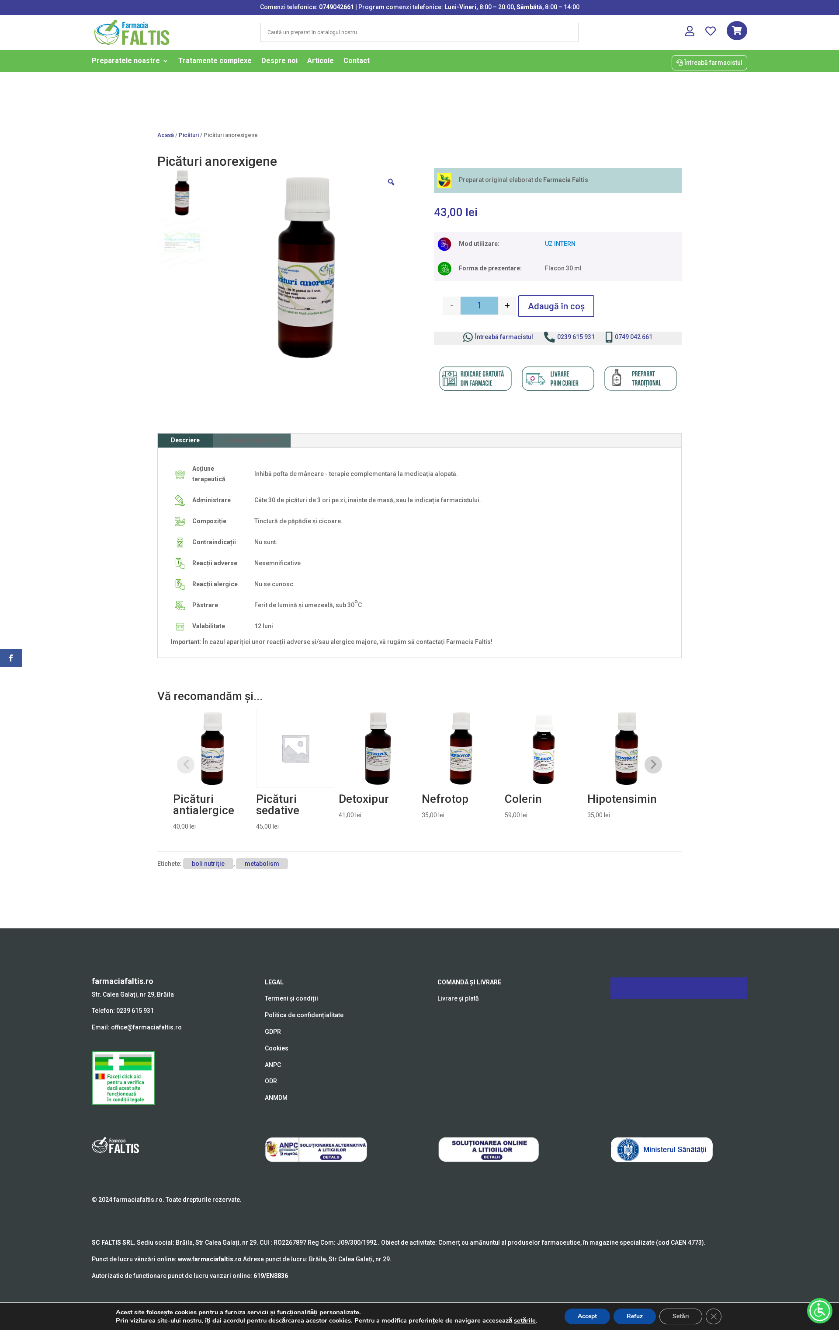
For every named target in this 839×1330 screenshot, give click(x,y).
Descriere (185, 440)
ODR (271, 1081)
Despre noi (279, 61)
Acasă (165, 135)
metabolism (262, 863)
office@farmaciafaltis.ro (146, 1027)
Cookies (276, 1048)
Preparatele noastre (126, 61)
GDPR (273, 1031)
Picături (189, 135)
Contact (356, 61)
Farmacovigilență (251, 440)
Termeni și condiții (291, 998)
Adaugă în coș (556, 306)
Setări (681, 1316)
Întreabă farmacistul (713, 62)
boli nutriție (208, 863)
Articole (320, 61)
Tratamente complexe (215, 61)
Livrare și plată (458, 998)
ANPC (273, 1064)
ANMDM (276, 1097)
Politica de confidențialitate (304, 1015)
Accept (587, 1316)
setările (525, 1320)
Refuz (635, 1316)
